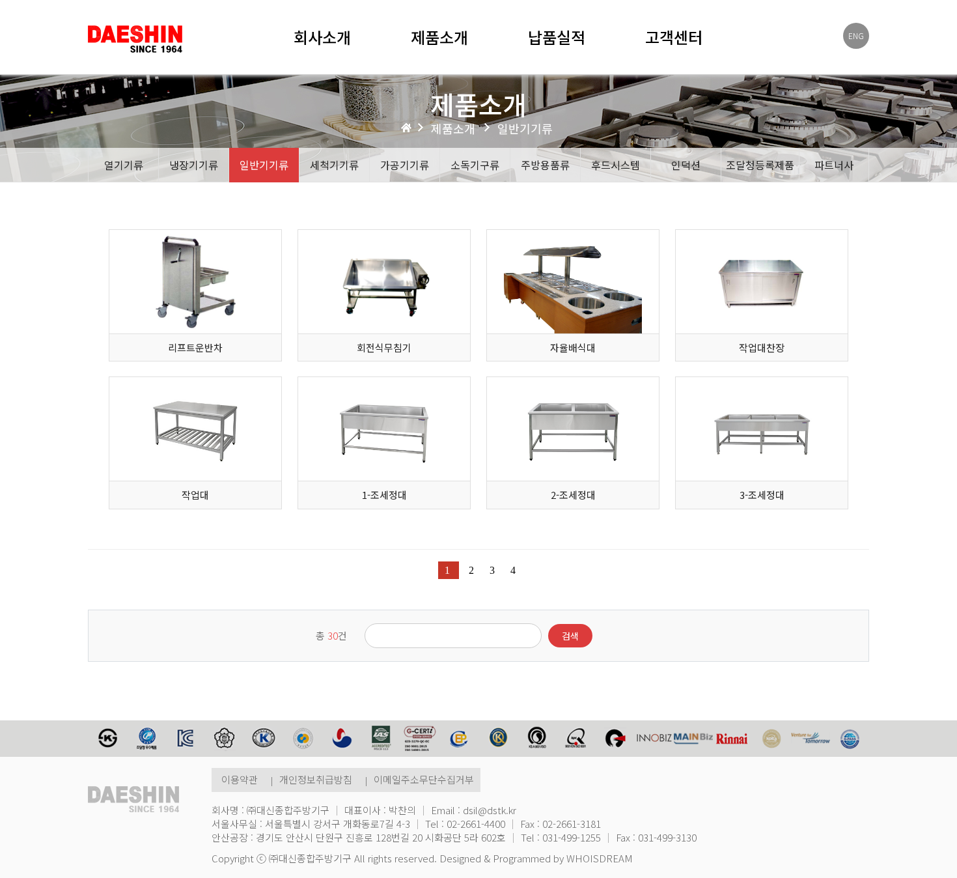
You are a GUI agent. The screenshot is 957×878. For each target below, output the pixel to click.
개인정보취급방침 (315, 779)
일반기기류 (264, 165)
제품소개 (439, 37)
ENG (856, 35)
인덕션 (685, 165)
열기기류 (123, 165)
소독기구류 (475, 165)
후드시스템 (615, 165)
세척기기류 (334, 165)
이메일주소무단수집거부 (424, 779)
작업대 (195, 495)
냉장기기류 (193, 165)
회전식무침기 (384, 347)
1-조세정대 (384, 495)
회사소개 (322, 37)
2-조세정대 (573, 495)
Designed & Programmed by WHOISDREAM (536, 858)
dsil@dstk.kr (489, 810)
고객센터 (673, 37)
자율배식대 (573, 347)
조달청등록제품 (760, 165)
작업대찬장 (761, 347)
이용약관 (239, 779)
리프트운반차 (195, 347)
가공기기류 (404, 165)
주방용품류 (545, 165)
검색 (570, 635)
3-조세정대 (762, 495)
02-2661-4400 (476, 823)
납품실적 (556, 37)
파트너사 (833, 165)
